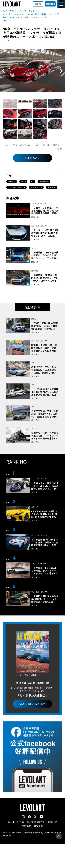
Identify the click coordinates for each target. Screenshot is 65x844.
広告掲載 (26, 826)
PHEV (23, 181)
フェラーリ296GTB (16, 187)
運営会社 (38, 826)
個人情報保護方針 (36, 821)
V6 (32, 181)
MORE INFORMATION (32, 704)
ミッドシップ (36, 187)
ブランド (12, 11)
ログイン (38, 4)
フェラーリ (33, 11)
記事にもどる (32, 158)
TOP (5, 11)
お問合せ (52, 821)
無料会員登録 (50, 4)
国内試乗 (51, 187)
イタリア (22, 11)
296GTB (11, 181)
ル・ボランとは (16, 821)
